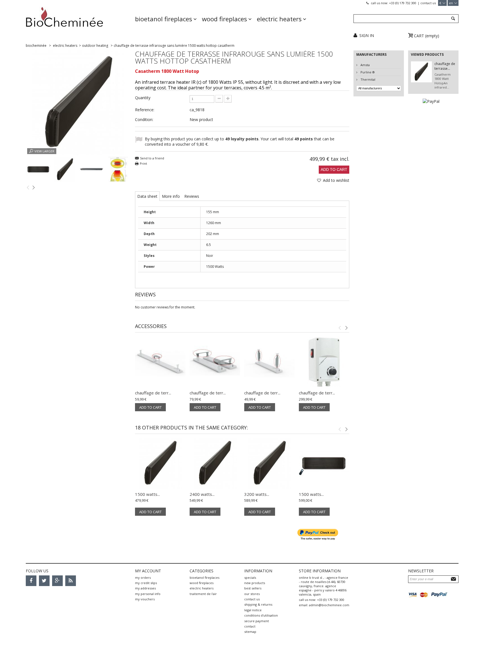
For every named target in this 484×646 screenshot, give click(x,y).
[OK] (454, 578)
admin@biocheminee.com (329, 605)
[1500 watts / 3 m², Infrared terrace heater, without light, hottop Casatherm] (160, 463)
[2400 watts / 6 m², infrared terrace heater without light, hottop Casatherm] (215, 463)
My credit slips (146, 583)
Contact (249, 626)
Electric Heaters (279, 19)
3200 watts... (256, 494)
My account (148, 570)
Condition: (144, 119)
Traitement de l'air (203, 594)
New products (254, 583)
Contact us (428, 3)
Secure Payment (256, 621)
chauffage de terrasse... (444, 66)
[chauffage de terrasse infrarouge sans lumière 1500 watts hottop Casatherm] (38, 169)
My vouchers (145, 599)
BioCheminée (36, 45)
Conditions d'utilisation (261, 615)
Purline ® (367, 72)
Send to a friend (152, 158)
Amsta (365, 65)
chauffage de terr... (153, 392)
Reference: (144, 109)
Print (143, 163)
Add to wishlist (335, 180)
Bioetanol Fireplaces (163, 19)
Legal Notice (253, 610)
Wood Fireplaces (224, 19)
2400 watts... (202, 494)
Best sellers (252, 588)
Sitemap (250, 631)
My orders (143, 577)
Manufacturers (371, 54)
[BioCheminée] (78, 21)
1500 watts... (147, 494)
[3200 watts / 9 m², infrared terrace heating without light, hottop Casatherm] (269, 463)
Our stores (252, 594)
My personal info (147, 594)
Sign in (366, 35)
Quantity (142, 97)
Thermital (367, 79)
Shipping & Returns (258, 604)
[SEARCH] (452, 19)
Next (33, 187)
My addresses (145, 588)
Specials (250, 577)
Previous (28, 187)
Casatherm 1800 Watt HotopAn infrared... (442, 80)
